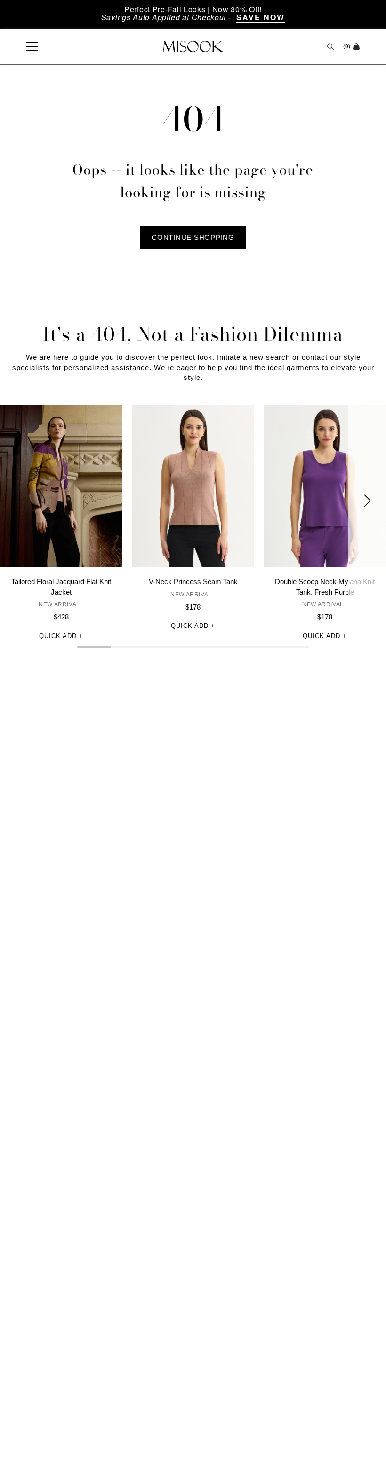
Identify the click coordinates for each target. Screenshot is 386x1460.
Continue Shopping (193, 237)
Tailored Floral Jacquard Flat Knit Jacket (61, 586)
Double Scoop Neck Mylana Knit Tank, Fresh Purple (325, 586)
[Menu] (27, 46)
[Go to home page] (193, 46)
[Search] (330, 46)
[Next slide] (367, 500)
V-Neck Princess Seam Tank (193, 582)
